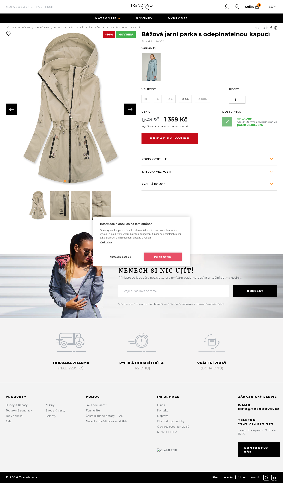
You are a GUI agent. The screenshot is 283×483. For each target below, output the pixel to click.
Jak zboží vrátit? (96, 405)
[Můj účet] (226, 6)
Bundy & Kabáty (64, 27)
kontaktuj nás (256, 449)
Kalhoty (51, 416)
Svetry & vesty (55, 410)
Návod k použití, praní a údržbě (106, 421)
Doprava (162, 416)
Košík (252, 5)
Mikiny (50, 405)
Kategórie (106, 18)
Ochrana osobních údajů (173, 426)
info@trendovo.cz (259, 409)
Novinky (144, 18)
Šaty (9, 421)
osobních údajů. (216, 304)
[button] (65, 181)
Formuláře (93, 410)
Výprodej (178, 18)
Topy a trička (14, 416)
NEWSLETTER (167, 432)
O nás (161, 405)
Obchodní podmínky (170, 421)
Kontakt (162, 410)
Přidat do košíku (170, 138)
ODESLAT (255, 291)
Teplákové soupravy (19, 410)
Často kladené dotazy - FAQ (104, 416)
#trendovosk (249, 477)
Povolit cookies (163, 256)
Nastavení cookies (120, 256)
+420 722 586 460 (16, 6)
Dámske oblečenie (18, 27)
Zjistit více (106, 242)
